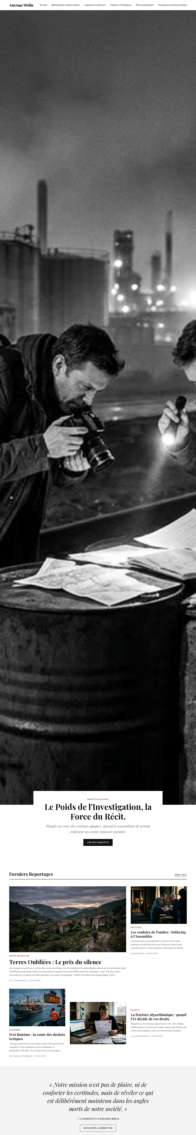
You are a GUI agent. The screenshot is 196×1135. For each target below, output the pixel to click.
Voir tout (181, 875)
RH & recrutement (145, 5)
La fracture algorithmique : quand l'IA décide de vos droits (158, 1016)
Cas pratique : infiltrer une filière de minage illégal (84, 975)
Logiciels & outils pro (94, 5)
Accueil (43, 5)
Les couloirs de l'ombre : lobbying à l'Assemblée (158, 934)
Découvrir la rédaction (98, 1128)
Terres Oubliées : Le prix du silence (55, 962)
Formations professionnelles (172, 5)
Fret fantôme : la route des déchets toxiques (37, 1036)
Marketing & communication (66, 5)
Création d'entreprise (120, 5)
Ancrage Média (21, 5)
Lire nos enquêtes (98, 842)
